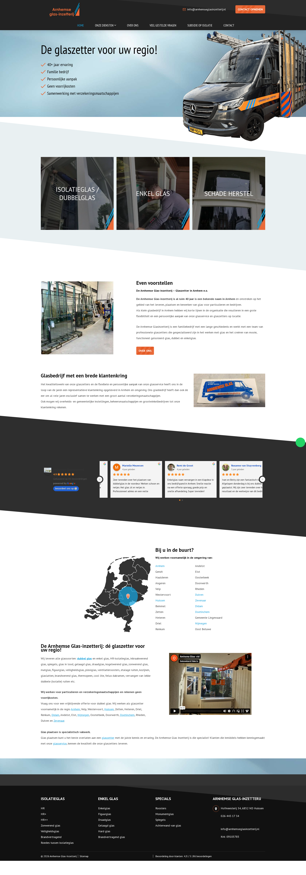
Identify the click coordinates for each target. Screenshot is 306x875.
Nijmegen (201, 623)
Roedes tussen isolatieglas (57, 843)
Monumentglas (164, 814)
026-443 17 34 (230, 816)
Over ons (145, 351)
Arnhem (160, 566)
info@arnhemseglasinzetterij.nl (206, 9)
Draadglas (104, 820)
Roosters (160, 808)
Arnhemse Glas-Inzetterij (63, 856)
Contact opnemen (250, 9)
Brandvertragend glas (111, 837)
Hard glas (104, 831)
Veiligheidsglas (50, 831)
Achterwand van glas (168, 825)
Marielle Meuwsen (232, 465)
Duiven (199, 594)
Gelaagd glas (106, 825)
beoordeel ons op (64, 488)
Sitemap (84, 856)
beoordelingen (202, 856)
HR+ (43, 814)
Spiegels (160, 820)
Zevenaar (200, 600)
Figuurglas (104, 814)
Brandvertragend (51, 837)
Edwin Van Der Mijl (123, 465)
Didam (199, 606)
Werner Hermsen (176, 465)
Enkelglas (104, 808)
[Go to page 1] (182, 500)
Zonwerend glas (50, 825)
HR (43, 808)
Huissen (160, 600)
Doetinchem (202, 612)
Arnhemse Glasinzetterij (68, 469)
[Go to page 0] (179, 500)
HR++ (44, 820)
